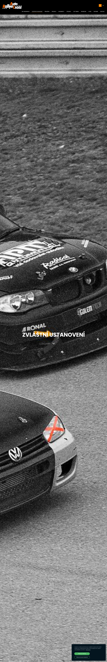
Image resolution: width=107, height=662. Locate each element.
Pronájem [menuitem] (83, 11)
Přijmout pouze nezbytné (82, 657)
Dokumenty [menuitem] (61, 11)
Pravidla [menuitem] (54, 11)
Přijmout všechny (82, 653)
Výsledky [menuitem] (69, 11)
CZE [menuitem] (100, 5)
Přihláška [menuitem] (47, 11)
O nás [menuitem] (89, 11)
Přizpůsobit (88, 649)
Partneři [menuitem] (96, 11)
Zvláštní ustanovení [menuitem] (37, 11)
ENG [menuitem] (103, 5)
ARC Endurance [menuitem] (25, 11)
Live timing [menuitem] (76, 11)
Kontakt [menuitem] (102, 11)
